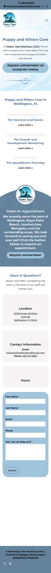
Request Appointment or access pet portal (25, 67)
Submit (12, 470)
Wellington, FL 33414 (25, 320)
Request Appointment (25, 255)
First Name (12, 396)
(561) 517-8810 (29, 356)
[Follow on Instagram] (10, 563)
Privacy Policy (37, 554)
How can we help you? (19, 442)
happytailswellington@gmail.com (25, 353)
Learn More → (25, 125)
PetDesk (23, 554)
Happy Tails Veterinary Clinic (23, 46)
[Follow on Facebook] (5, 563)
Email (9, 419)
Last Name (12, 408)
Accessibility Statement (25, 557)
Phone (9, 430)
